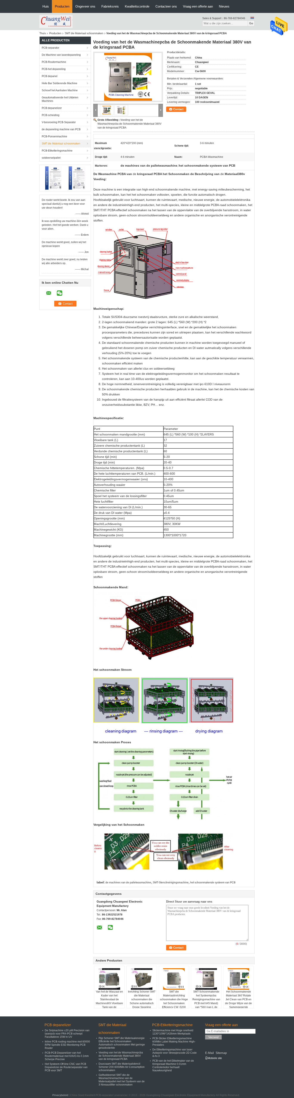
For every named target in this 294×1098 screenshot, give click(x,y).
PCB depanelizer (52, 108)
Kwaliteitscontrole (137, 6)
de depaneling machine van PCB (61, 129)
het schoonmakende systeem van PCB (212, 882)
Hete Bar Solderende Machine (59, 83)
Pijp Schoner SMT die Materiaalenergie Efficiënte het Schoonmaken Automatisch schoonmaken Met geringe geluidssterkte (122, 1043)
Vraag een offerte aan (198, 6)
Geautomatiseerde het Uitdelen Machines (60, 99)
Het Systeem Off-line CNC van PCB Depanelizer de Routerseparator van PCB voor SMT (66, 1067)
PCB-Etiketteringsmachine (57, 150)
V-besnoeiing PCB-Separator (59, 122)
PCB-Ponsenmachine (54, 136)
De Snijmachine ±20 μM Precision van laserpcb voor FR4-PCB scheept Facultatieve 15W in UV (67, 1033)
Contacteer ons (166, 6)
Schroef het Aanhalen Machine (60, 90)
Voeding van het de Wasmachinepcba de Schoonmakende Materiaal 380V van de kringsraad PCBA (129, 123)
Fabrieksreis (110, 6)
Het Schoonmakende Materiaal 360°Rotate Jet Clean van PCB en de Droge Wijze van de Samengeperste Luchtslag (238, 1001)
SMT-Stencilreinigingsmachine (171, 882)
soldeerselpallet (51, 157)
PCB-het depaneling (54, 69)
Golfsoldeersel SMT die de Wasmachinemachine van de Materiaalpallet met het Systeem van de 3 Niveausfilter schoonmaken (122, 1079)
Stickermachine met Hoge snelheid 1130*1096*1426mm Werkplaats (172, 1032)
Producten (62, 6)
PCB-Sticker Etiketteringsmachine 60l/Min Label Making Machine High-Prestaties (173, 1041)
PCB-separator (50, 47)
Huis (45, 6)
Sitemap (221, 1053)
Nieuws (224, 6)
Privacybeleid (60, 1095)
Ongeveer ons (85, 6)
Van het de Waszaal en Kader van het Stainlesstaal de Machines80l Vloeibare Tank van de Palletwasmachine (109, 1001)
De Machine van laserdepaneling (61, 54)
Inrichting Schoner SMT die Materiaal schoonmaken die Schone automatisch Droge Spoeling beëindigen (141, 1001)
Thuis (42, 33)
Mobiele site (215, 1058)
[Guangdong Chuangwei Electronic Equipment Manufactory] (56, 21)
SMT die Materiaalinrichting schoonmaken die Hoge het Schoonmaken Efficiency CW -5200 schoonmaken (174, 1001)
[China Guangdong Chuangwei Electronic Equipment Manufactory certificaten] (53, 177)
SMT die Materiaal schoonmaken (84, 33)
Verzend (213, 1037)
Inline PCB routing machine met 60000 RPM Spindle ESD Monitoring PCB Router (67, 1045)
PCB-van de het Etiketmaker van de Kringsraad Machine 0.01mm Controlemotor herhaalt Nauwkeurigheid (173, 1065)
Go (251, 23)
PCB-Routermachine (54, 61)
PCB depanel (49, 76)
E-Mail (209, 1053)
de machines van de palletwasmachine (128, 882)
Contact (178, 109)
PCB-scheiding (50, 115)
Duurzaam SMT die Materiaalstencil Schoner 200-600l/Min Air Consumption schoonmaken (122, 1067)
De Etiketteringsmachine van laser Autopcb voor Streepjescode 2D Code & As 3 (174, 1053)
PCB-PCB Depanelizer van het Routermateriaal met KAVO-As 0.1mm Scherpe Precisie (67, 1056)
